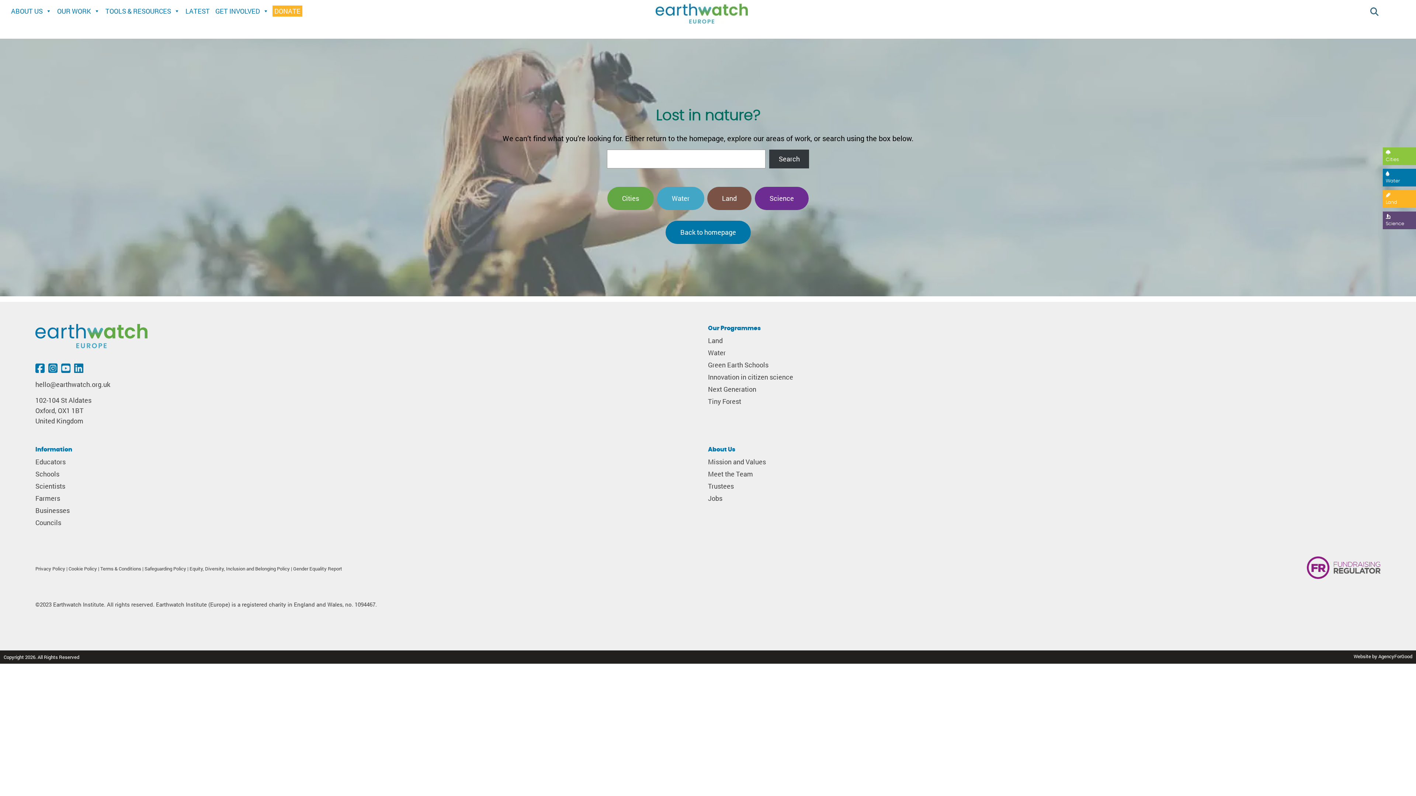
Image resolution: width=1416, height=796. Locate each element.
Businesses (52, 510)
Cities (1392, 159)
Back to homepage (708, 232)
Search (789, 159)
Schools (47, 474)
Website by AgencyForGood (1383, 656)
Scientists (50, 486)
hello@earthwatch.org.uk (72, 384)
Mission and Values (737, 462)
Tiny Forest (724, 401)
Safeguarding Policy (165, 569)
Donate (287, 11)
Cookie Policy (83, 569)
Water (1393, 181)
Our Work (74, 11)
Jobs (715, 498)
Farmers (47, 498)
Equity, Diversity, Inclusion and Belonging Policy (240, 569)
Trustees (721, 486)
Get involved (237, 11)
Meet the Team (730, 474)
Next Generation (732, 389)
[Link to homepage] (702, 14)
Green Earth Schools (738, 365)
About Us (27, 11)
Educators (50, 462)
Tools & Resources (138, 11)
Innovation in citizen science (750, 377)
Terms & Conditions (120, 569)
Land (1391, 202)
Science (1395, 223)
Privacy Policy (50, 569)
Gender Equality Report (317, 569)
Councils (48, 523)
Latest (197, 11)
